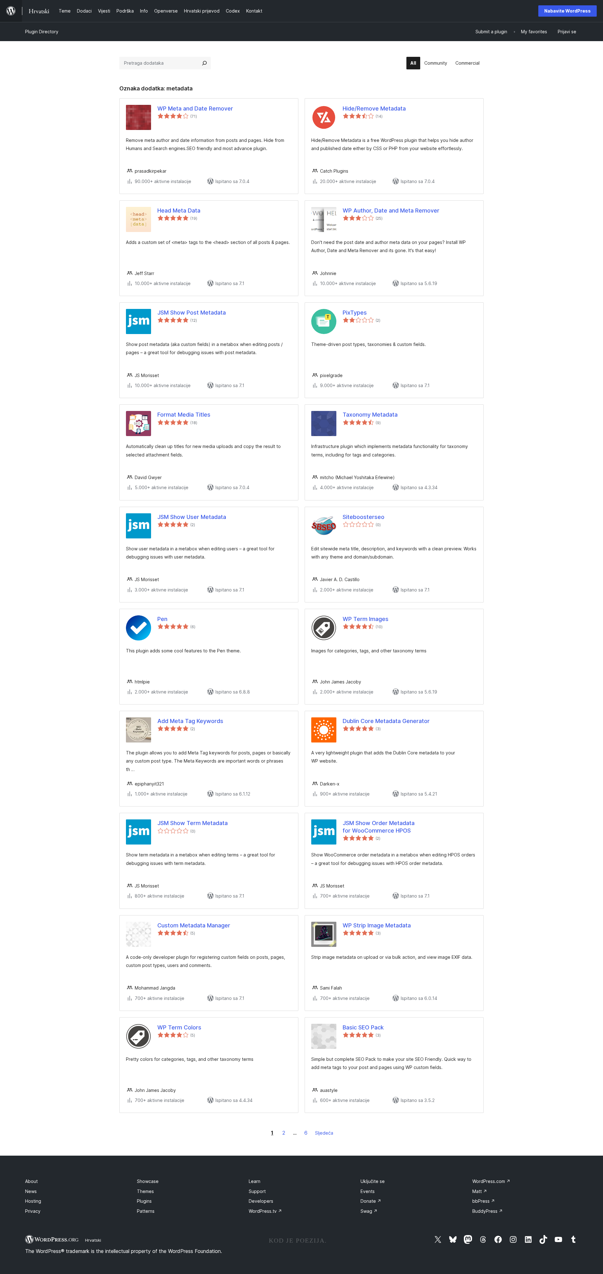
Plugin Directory (41, 31)
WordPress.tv (265, 1211)
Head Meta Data (178, 210)
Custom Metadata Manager (193, 925)
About (31, 1181)
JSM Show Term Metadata (192, 823)
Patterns (146, 1211)
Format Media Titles (183, 414)
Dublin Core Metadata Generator (386, 721)
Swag (369, 1211)
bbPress (483, 1201)
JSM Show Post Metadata (191, 312)
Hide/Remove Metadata (374, 108)
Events (368, 1191)
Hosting (33, 1201)
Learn (254, 1181)
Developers (261, 1201)
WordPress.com (491, 1181)
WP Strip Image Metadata (377, 925)
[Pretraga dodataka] (204, 63)
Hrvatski (93, 1240)
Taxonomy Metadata (370, 414)
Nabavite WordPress (567, 10)
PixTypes (355, 312)
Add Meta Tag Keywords (190, 721)
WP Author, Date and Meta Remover (391, 210)
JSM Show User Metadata (191, 517)
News (31, 1191)
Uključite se (373, 1181)
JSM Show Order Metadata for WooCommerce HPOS (379, 827)
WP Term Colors (179, 1027)
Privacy (33, 1211)
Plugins (144, 1201)
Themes (145, 1191)
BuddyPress (487, 1211)
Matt (479, 1191)
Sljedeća (324, 1133)
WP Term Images (365, 619)
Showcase (148, 1181)
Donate (371, 1201)
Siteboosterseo (363, 517)
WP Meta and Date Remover (195, 108)
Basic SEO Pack (363, 1027)
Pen (162, 619)
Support (257, 1191)
